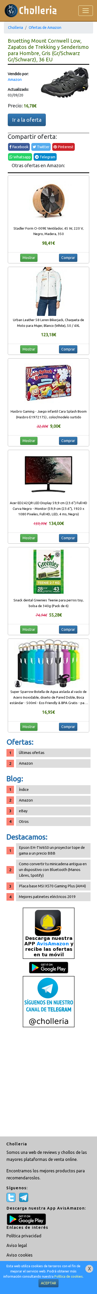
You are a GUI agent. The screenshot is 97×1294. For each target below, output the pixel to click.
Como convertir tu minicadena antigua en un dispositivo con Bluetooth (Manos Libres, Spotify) (53, 869)
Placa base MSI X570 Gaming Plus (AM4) (52, 886)
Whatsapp (22, 157)
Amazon (15, 79)
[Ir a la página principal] (30, 10)
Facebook (19, 147)
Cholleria (15, 27)
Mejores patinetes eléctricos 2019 (47, 896)
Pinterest (65, 147)
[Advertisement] (48, 1082)
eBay (23, 811)
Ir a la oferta (26, 120)
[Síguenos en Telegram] (48, 1001)
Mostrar (29, 258)
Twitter (42, 147)
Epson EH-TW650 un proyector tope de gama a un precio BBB (52, 850)
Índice (24, 789)
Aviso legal (16, 1245)
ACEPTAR (48, 1283)
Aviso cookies (19, 1255)
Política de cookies (68, 1276)
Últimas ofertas (31, 752)
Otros (24, 821)
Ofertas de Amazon (45, 27)
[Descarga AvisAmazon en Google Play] (48, 933)
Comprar (68, 258)
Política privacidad (23, 1235)
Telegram (47, 157)
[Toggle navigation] (85, 10)
